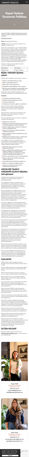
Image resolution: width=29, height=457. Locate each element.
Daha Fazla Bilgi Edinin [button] (12, 453)
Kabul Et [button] (10, 455)
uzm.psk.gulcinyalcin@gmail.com (14, 439)
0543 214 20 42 (14, 388)
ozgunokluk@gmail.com (14, 390)
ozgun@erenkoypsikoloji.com (14, 392)
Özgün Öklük (14, 384)
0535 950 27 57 (14, 437)
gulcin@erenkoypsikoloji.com (14, 441)
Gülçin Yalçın (14, 432)
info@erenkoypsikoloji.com (9, 333)
